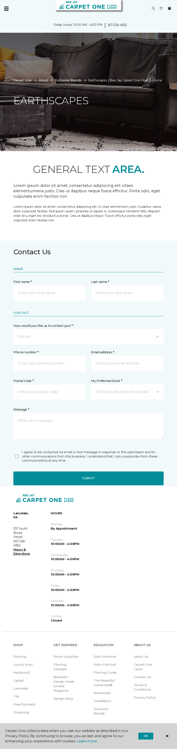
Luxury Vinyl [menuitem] (23, 665)
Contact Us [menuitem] (142, 677)
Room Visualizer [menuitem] (66, 657)
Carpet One (22, 80)
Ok (146, 736)
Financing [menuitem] (21, 712)
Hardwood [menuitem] (21, 673)
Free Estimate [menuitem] (24, 704)
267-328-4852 (117, 25)
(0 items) (169, 8)
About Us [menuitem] (141, 657)
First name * (22, 281)
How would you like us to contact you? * (43, 325)
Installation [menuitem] (102, 701)
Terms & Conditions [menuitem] (142, 687)
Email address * (102, 352)
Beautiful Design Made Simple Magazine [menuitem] (64, 684)
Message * (21, 409)
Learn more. (87, 741)
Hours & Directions (21, 552)
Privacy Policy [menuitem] (145, 697)
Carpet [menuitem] (18, 680)
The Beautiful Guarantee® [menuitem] (104, 683)
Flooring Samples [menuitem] (60, 667)
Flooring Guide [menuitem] (105, 673)
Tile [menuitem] (16, 696)
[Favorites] (161, 8)
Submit (88, 478)
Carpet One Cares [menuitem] (143, 667)
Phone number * (26, 352)
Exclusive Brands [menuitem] (101, 711)
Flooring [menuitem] (19, 657)
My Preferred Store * (106, 380)
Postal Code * (23, 380)
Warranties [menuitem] (102, 693)
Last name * (100, 281)
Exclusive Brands (68, 80)
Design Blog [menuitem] (63, 699)
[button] (153, 8)
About (43, 80)
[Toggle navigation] (6, 8)
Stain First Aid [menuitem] (104, 665)
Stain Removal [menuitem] (105, 657)
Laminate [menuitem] (20, 688)
